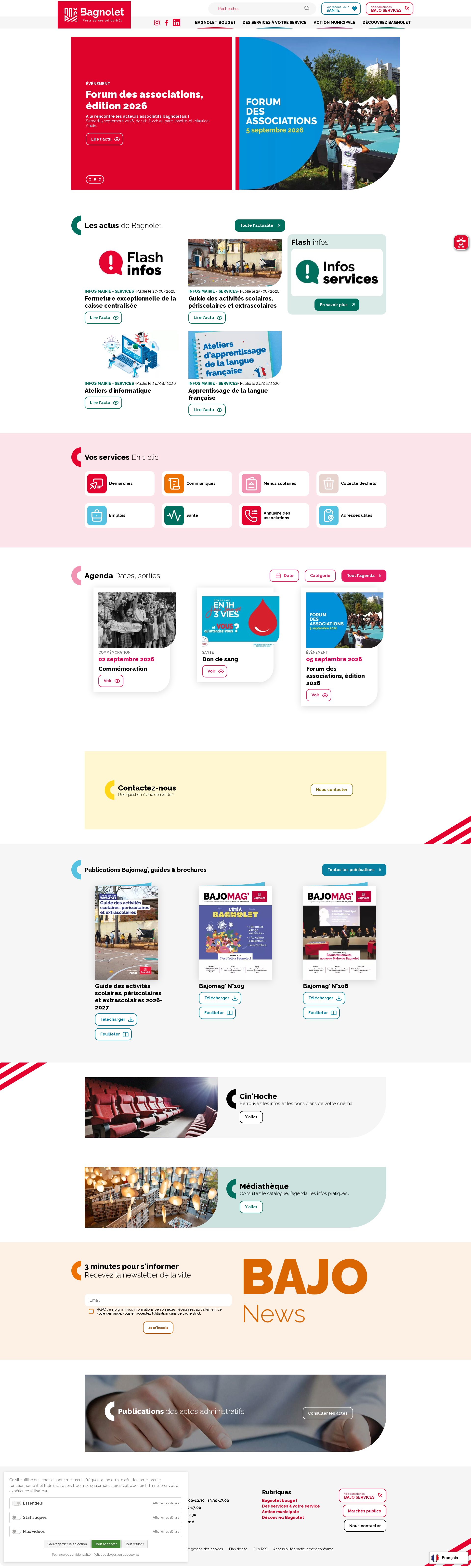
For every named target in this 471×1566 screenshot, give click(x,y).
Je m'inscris (158, 1328)
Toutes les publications (351, 869)
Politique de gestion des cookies (197, 1549)
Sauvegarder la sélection (67, 1544)
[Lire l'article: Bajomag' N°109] (319, 113)
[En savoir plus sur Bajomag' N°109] (235, 932)
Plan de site (238, 1549)
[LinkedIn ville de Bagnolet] (176, 22)
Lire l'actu (77, 137)
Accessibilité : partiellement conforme (303, 1549)
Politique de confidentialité (71, 1554)
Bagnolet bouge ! (215, 22)
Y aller (251, 1117)
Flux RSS (260, 1549)
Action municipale (334, 22)
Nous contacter (332, 789)
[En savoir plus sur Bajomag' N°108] (339, 932)
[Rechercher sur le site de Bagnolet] (306, 8)
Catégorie (320, 575)
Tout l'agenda (361, 575)
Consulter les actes (328, 1413)
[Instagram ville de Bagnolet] (157, 22)
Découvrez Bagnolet (387, 22)
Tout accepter (106, 1544)
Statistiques (35, 1517)
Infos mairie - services (85, 86)
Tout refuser (134, 1544)
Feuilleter (110, 1034)
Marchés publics (364, 1511)
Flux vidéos (34, 1531)
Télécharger (112, 1019)
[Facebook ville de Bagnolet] (166, 22)
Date (289, 575)
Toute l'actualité (256, 225)
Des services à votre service (274, 22)
